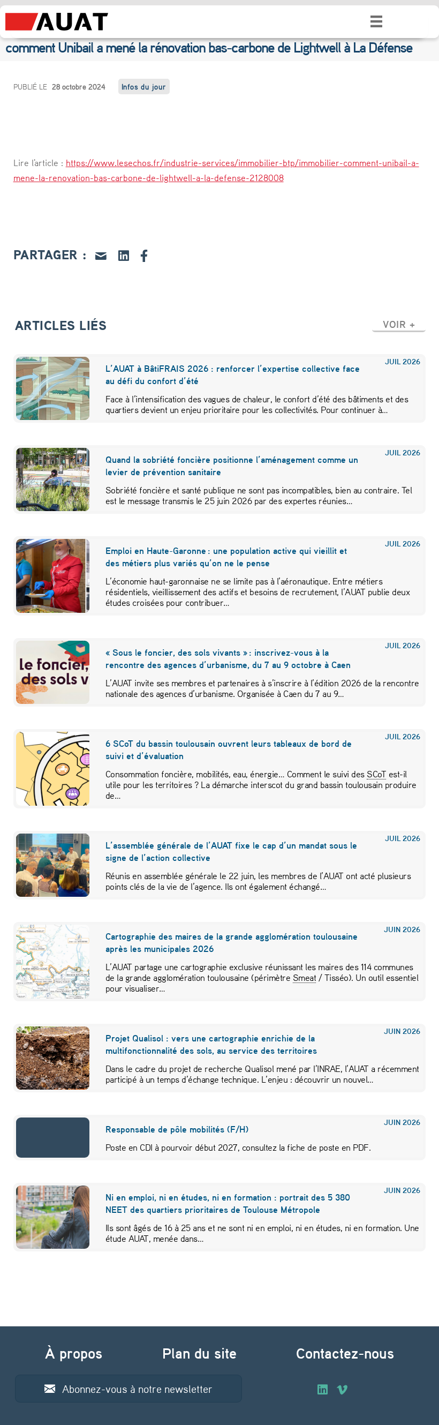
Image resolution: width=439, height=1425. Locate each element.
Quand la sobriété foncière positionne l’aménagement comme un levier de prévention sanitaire (231, 465)
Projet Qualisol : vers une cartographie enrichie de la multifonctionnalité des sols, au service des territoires (211, 1044)
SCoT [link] (376, 773)
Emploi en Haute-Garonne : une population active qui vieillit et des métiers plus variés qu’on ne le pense (226, 556)
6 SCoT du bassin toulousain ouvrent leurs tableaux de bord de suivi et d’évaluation (228, 749)
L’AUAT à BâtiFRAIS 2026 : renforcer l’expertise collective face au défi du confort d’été (232, 374)
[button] (399, 324)
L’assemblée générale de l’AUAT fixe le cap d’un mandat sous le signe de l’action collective (231, 851)
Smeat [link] (304, 977)
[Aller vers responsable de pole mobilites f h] (46, 1138)
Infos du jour (144, 86)
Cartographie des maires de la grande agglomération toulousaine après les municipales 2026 (231, 942)
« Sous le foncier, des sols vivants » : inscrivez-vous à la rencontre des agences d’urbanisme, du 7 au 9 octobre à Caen (228, 658)
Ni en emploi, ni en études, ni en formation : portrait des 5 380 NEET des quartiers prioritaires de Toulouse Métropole (227, 1203)
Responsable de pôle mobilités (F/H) (176, 1129)
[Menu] (376, 21)
